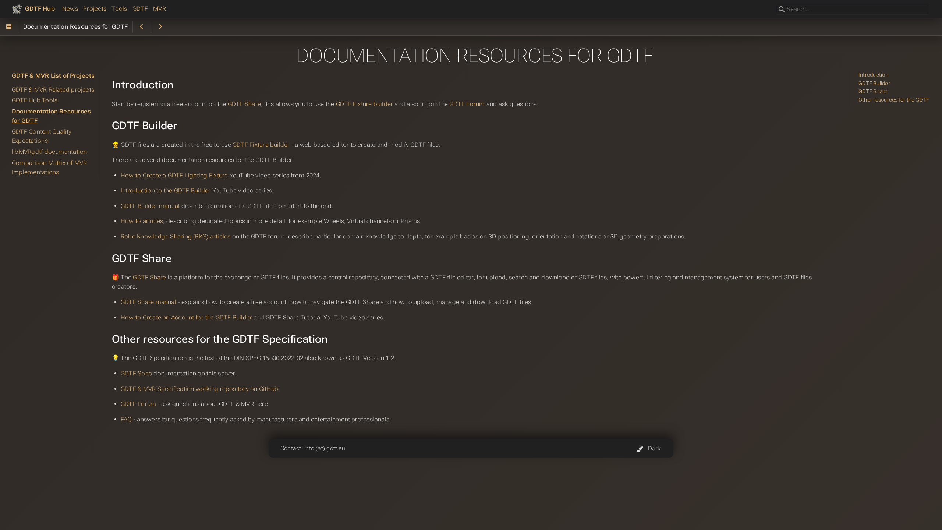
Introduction (873, 75)
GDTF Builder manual (150, 205)
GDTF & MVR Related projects (53, 89)
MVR (159, 8)
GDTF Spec (136, 373)
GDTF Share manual (148, 301)
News (70, 8)
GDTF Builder (874, 83)
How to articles (142, 221)
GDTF (140, 8)
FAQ (126, 419)
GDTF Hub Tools (34, 100)
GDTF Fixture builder (364, 103)
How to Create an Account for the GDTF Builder (186, 317)
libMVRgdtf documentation (49, 151)
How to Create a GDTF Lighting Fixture (174, 175)
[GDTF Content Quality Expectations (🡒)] (160, 27)
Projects (94, 8)
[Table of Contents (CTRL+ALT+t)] (9, 27)
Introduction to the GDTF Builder (165, 190)
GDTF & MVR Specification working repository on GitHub (199, 388)
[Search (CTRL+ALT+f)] (781, 9)
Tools (119, 8)
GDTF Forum (467, 103)
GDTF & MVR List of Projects (53, 75)
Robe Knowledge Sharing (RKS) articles (175, 236)
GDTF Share (244, 103)
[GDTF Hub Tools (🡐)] (142, 27)
